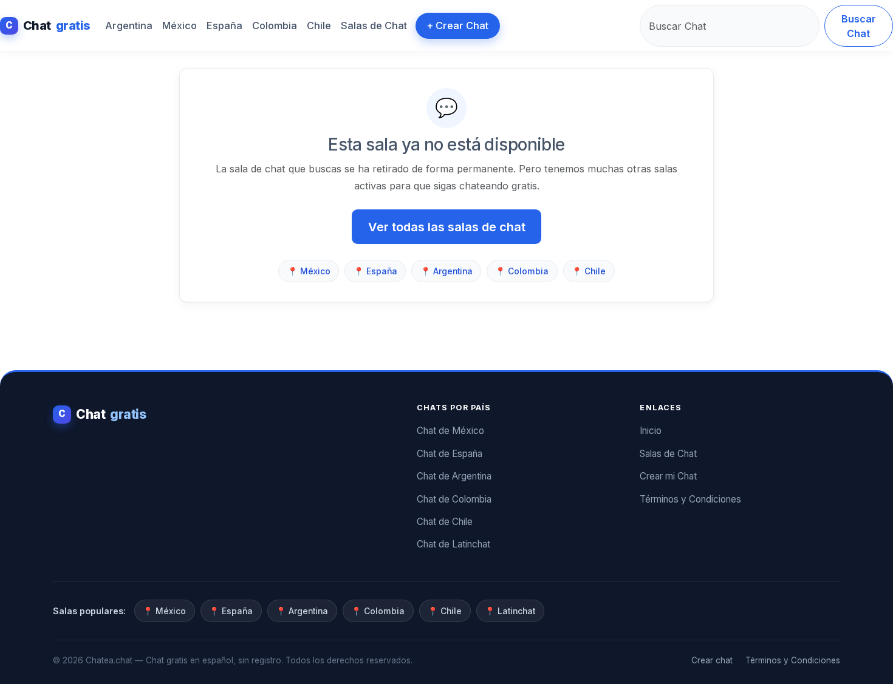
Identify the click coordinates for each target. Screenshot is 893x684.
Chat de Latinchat (453, 544)
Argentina (128, 25)
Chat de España (449, 453)
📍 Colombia (522, 271)
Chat (48, 25)
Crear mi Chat (668, 476)
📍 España (375, 271)
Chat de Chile (445, 521)
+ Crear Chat (457, 25)
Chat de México (450, 430)
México (179, 25)
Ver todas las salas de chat (446, 227)
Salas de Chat (374, 25)
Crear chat (712, 660)
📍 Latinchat (510, 611)
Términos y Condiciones (690, 499)
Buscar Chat (858, 26)
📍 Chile (589, 271)
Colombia (274, 25)
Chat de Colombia (454, 499)
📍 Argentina (446, 271)
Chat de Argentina (454, 476)
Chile (319, 25)
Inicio (651, 430)
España (224, 25)
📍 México (308, 271)
